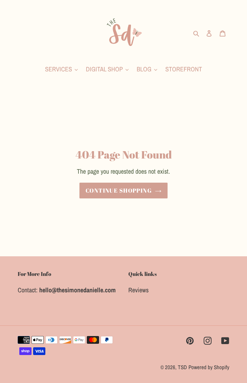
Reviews (138, 290)
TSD (182, 367)
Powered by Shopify (208, 367)
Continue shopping (119, 190)
